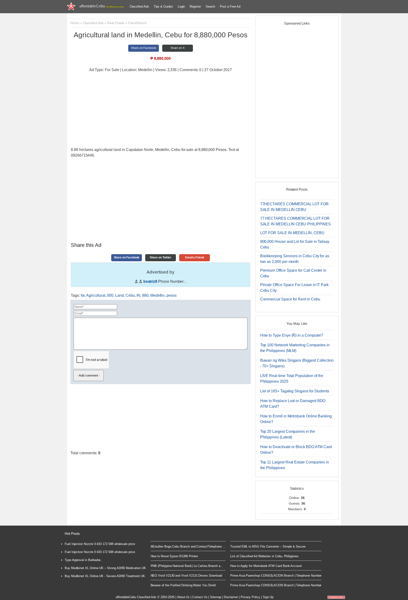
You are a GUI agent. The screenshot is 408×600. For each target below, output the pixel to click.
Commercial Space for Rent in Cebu (290, 299)
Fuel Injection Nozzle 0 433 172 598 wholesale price (100, 544)
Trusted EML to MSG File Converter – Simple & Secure (268, 546)
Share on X (177, 48)
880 (145, 295)
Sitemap (215, 597)
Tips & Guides (163, 6)
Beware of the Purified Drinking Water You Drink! (183, 585)
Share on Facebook (143, 48)
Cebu (130, 295)
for (83, 295)
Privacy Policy (250, 597)
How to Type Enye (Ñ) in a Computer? (291, 335)
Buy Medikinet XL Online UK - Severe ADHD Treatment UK (105, 576)
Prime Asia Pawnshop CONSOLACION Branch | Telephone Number (275, 575)
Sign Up (268, 597)
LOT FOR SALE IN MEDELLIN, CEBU (292, 233)
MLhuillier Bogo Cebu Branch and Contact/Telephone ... (188, 546)
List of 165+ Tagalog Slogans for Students (294, 391)
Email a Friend (194, 257)
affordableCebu (101, 6)
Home (74, 23)
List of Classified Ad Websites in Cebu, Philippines (264, 556)
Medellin (157, 295)
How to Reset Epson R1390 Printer (174, 556)
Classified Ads (139, 6)
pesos (171, 295)
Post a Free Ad (230, 6)
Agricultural (95, 295)
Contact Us (199, 597)
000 (110, 295)
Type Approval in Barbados (83, 560)
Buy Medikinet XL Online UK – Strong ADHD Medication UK (105, 568)
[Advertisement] (160, 110)
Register (195, 6)
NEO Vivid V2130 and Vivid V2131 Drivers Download (186, 575)
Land (119, 295)
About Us (183, 597)
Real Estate (115, 23)
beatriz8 (150, 281)
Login (181, 6)
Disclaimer (231, 597)
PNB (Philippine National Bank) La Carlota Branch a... (187, 566)
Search (210, 6)
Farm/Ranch (137, 23)
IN (138, 295)
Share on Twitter (160, 257)
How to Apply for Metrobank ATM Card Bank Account (266, 566)
